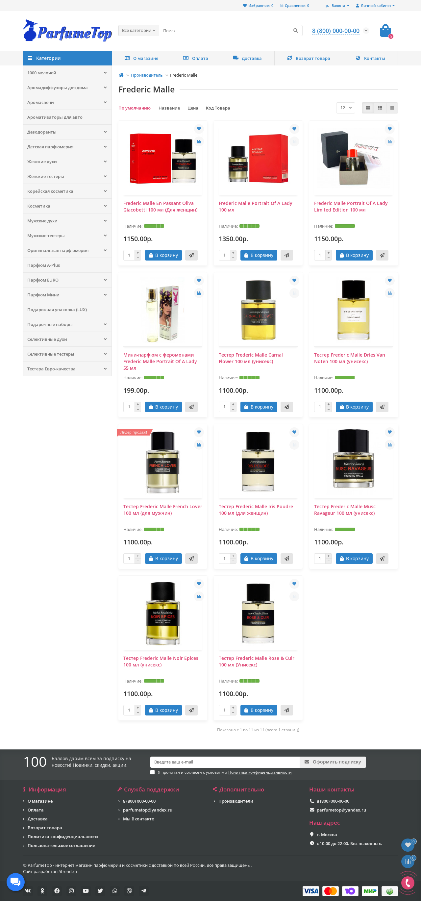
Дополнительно (241, 789)
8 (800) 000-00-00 (139, 801)
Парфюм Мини (43, 295)
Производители (235, 801)
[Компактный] (392, 107)
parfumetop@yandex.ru (147, 810)
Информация (47, 789)
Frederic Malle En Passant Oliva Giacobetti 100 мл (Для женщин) (160, 206)
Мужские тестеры (46, 235)
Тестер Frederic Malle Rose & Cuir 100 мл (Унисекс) (256, 661)
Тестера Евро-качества (51, 369)
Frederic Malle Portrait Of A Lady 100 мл (255, 206)
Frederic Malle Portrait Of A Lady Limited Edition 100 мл (351, 206)
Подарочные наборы (50, 324)
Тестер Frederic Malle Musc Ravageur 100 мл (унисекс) (345, 509)
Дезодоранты (42, 132)
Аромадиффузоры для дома (57, 87)
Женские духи (42, 161)
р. (335, 5)
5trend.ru (68, 871)
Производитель (147, 75)
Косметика (38, 206)
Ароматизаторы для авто (55, 117)
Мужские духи (42, 221)
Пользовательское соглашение (61, 845)
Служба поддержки (151, 789)
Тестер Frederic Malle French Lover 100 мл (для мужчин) (162, 509)
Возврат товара (313, 58)
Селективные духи (47, 339)
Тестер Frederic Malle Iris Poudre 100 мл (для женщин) (256, 509)
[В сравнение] (199, 141)
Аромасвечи (40, 102)
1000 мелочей (41, 73)
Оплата (200, 58)
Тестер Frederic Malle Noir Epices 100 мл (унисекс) (160, 661)
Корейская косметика (50, 191)
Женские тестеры (45, 176)
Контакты (374, 58)
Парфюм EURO (43, 280)
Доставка (252, 58)
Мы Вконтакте (138, 819)
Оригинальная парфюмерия (57, 250)
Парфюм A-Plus (43, 265)
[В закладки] (199, 129)
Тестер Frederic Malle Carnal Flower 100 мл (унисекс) (251, 358)
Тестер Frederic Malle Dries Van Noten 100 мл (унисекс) (349, 358)
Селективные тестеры (50, 354)
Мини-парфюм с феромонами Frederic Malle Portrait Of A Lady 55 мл (160, 361)
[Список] (380, 107)
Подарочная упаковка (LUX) (57, 310)
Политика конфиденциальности (63, 836)
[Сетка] (368, 107)
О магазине (145, 58)
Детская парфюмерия (50, 147)
